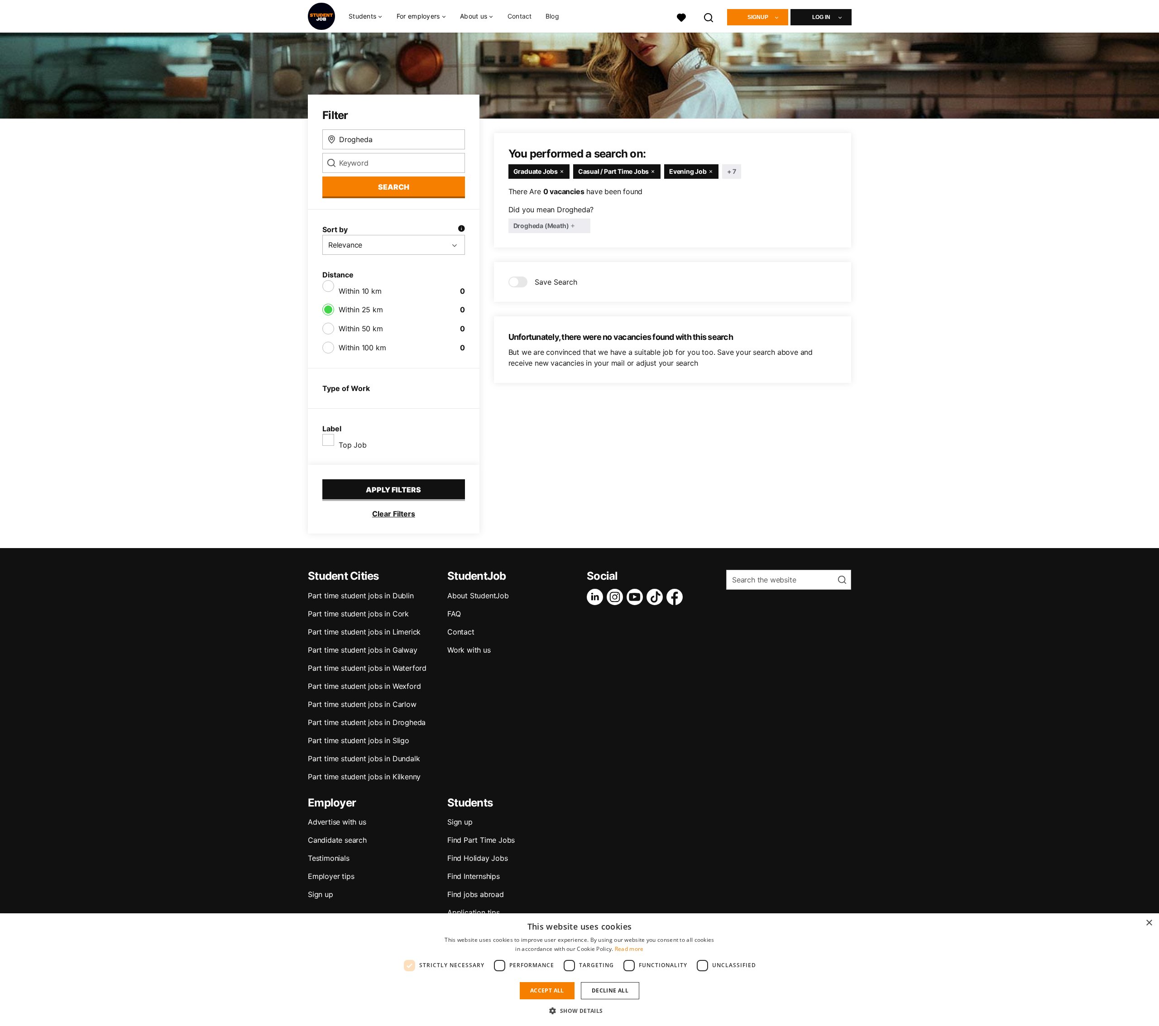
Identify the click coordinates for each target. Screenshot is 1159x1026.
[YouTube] (637, 597)
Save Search (556, 281)
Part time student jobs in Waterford (367, 668)
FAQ (453, 613)
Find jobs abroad (475, 894)
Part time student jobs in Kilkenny (364, 776)
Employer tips (331, 876)
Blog (552, 16)
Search (393, 186)
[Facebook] (676, 597)
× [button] (1148, 923)
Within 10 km (360, 291)
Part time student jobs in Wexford (364, 686)
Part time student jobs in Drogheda (367, 722)
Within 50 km (361, 328)
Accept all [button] (547, 990)
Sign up (320, 894)
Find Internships (473, 876)
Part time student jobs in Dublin (361, 595)
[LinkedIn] (597, 597)
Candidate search (337, 840)
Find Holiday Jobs (477, 858)
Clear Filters (393, 513)
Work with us (469, 649)
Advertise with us (337, 821)
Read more (629, 949)
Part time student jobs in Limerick (364, 631)
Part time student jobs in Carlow (362, 704)
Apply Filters (393, 489)
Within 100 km (362, 347)
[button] (579, 1010)
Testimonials (329, 858)
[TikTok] (656, 597)
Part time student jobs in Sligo (358, 740)
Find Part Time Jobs (481, 840)
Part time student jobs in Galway (362, 649)
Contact (520, 16)
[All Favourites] (681, 16)
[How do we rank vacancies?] (461, 229)
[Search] (709, 16)
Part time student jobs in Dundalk (364, 758)
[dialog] (579, 969)
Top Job (353, 444)
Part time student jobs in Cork (358, 613)
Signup (757, 17)
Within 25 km (361, 309)
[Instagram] (617, 597)
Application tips (473, 912)
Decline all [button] (610, 990)
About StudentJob (478, 595)
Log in (821, 17)
